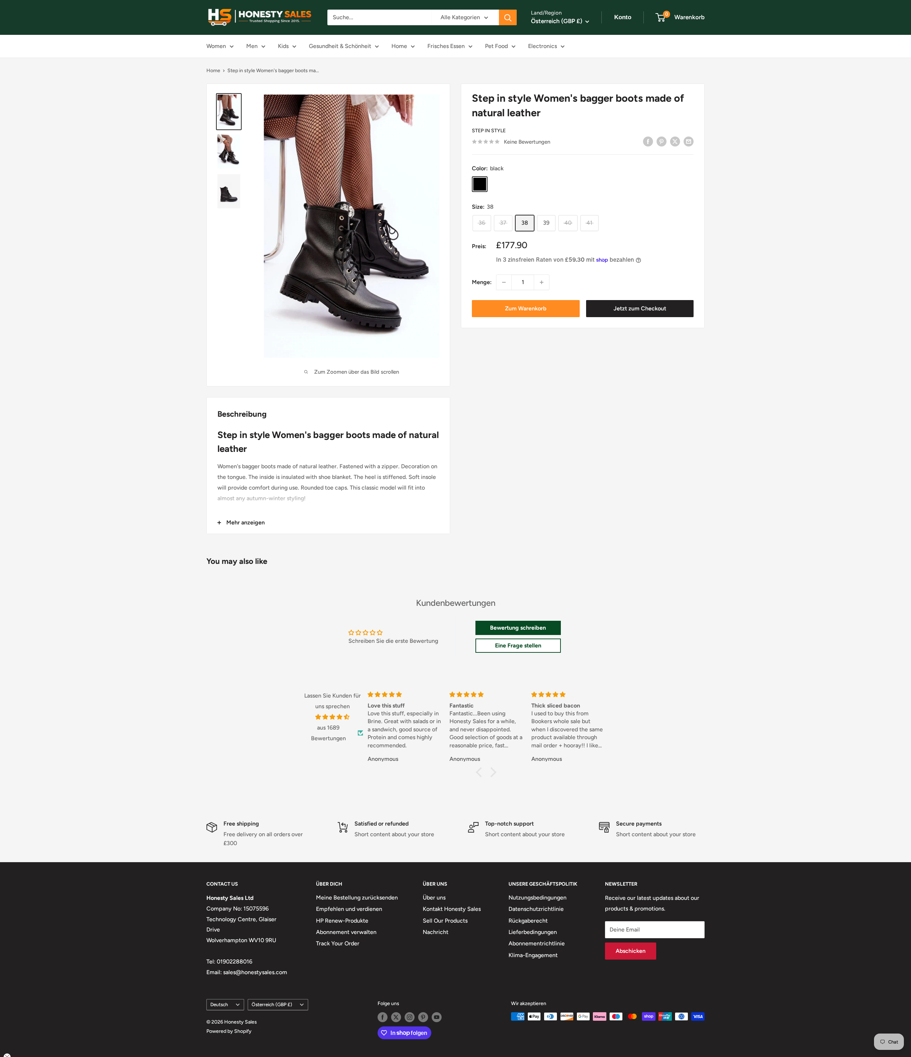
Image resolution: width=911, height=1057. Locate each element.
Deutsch (219, 1004)
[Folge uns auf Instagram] (410, 1017)
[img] (332, 717)
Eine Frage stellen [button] (518, 645)
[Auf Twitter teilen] (675, 141)
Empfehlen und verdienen (349, 909)
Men (252, 46)
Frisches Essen (446, 46)
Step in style (489, 131)
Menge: (482, 282)
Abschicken (631, 950)
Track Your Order (337, 943)
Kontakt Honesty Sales (452, 909)
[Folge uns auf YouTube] (437, 1017)
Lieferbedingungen (533, 932)
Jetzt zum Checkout (640, 308)
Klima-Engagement (533, 955)
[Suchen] (508, 17)
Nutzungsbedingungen (538, 897)
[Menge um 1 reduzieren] (503, 282)
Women (216, 46)
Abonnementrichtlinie (537, 943)
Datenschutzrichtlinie (536, 909)
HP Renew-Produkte (342, 920)
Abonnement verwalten (346, 932)
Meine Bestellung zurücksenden (357, 897)
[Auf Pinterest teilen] (662, 141)
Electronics (542, 46)
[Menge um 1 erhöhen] (541, 282)
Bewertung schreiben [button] (518, 627)
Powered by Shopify (229, 1031)
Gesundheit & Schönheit (340, 46)
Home (399, 46)
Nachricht (435, 932)
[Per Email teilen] (689, 141)
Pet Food (496, 46)
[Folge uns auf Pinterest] (423, 1017)
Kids (283, 46)
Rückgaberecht (528, 920)
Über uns (434, 897)
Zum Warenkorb (525, 308)
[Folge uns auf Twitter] (396, 1017)
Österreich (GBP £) (272, 1004)
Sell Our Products (445, 920)
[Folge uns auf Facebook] (383, 1017)
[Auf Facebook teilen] (648, 141)
